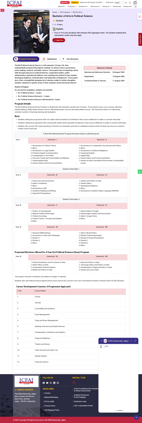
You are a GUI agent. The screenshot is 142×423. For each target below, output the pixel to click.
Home (54, 12)
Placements (117, 6)
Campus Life (127, 6)
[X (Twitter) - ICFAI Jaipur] (51, 383)
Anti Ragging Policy (51, 410)
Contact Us (75, 2)
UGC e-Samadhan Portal (83, 406)
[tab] (26, 59)
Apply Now (64, 2)
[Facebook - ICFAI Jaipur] (44, 383)
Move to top (70, 417)
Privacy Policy (49, 406)
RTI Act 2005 (49, 402)
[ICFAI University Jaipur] (118, 375)
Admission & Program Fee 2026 (91, 2)
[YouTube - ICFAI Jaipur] (47, 383)
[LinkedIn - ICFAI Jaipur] (54, 383)
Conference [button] (110, 2)
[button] (2, 11)
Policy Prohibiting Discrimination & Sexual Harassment (86, 390)
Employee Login (80, 401)
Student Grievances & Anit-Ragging (81, 396)
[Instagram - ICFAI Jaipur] (58, 383)
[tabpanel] (71, 217)
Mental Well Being (51, 397)
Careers (47, 393)
